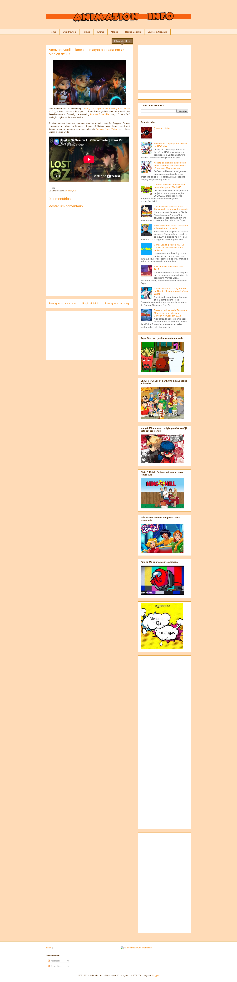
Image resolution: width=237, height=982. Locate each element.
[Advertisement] (89, 288)
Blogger (155, 975)
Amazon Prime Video (100, 114)
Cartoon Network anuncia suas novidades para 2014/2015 (169, 186)
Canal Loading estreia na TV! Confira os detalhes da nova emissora (169, 247)
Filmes (86, 32)
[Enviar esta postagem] (53, 187)
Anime (100, 32)
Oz (74, 190)
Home (53, 32)
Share (48, 947)
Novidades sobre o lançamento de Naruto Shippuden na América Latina (171, 291)
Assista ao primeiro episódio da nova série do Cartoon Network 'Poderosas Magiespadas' (170, 165)
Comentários (56, 966)
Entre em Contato (157, 32)
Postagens (55, 961)
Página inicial (90, 303)
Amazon (68, 190)
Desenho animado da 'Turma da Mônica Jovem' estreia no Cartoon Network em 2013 (170, 313)
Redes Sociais (133, 32)
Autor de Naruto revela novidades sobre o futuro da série (171, 227)
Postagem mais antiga (117, 303)
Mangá (114, 32)
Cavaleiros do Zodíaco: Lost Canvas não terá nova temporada (171, 207)
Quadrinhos (69, 32)
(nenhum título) (162, 128)
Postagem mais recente (62, 303)
